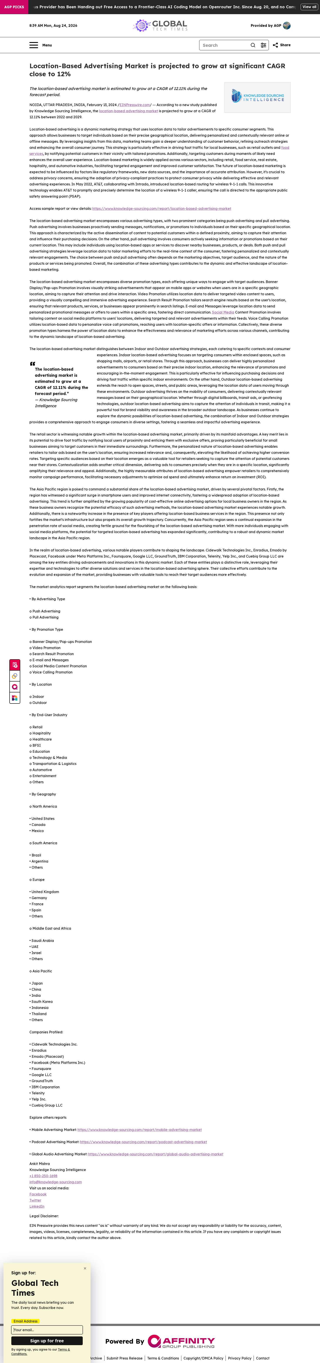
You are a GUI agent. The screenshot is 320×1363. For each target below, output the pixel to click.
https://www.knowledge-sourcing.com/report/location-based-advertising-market (161, 208)
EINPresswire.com (135, 105)
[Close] (85, 1268)
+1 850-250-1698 (43, 1176)
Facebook (38, 1194)
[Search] (253, 45)
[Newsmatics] (15, 697)
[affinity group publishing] (15, 687)
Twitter (35, 1200)
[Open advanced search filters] (263, 45)
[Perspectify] (15, 676)
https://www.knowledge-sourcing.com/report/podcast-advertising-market (143, 1142)
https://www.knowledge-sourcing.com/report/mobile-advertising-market (139, 1129)
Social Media (223, 312)
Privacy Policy (239, 1358)
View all (309, 7)
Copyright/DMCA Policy (203, 1358)
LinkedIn (36, 1206)
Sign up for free (47, 1340)
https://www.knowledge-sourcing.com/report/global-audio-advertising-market (155, 1154)
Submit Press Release (125, 1358)
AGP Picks (14, 7)
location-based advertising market (128, 111)
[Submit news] (15, 665)
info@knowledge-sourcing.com (55, 1182)
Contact (262, 1358)
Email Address (25, 1321)
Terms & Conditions (163, 1358)
